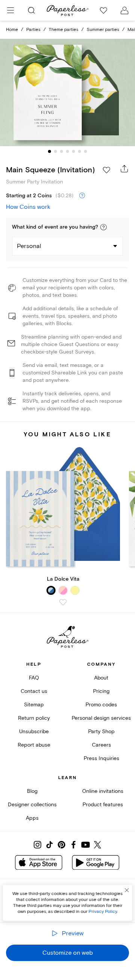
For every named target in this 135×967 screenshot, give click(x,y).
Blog (32, 791)
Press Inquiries (101, 758)
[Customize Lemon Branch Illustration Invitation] (68, 92)
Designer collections (32, 804)
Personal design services (101, 718)
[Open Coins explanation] (82, 196)
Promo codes (101, 704)
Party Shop (101, 731)
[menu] (10, 10)
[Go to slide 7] (85, 151)
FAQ (34, 678)
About (101, 678)
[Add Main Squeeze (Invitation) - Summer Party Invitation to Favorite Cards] (106, 170)
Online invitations (102, 791)
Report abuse (34, 745)
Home (12, 29)
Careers (101, 745)
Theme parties (63, 29)
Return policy (34, 718)
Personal (29, 246)
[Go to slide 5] (73, 151)
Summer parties (103, 29)
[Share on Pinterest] (61, 844)
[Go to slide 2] (55, 151)
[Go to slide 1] (49, 151)
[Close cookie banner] (126, 890)
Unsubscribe (34, 731)
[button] (103, 227)
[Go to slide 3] (61, 151)
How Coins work (28, 207)
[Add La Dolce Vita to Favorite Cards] (63, 602)
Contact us (34, 691)
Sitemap (34, 704)
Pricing (101, 691)
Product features (102, 804)
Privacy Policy (102, 911)
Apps (32, 818)
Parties (33, 29)
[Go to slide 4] (67, 151)
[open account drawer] (124, 10)
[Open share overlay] (124, 168)
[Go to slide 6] (79, 151)
